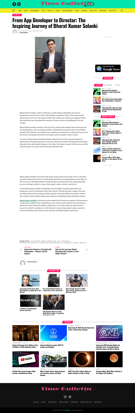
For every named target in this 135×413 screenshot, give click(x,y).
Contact (43, 402)
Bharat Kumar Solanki (49, 241)
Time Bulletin (66, 410)
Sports (58, 10)
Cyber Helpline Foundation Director (50, 242)
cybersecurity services (71, 242)
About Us (36, 402)
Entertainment (34, 10)
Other (77, 10)
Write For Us (112, 10)
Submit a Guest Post (86, 402)
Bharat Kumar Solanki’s (28, 200)
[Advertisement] (54, 99)
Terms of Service (63, 402)
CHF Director (66, 241)
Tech (43, 10)
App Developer (35, 241)
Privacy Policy (52, 402)
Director (83, 242)
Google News (102, 10)
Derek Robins (24, 32)
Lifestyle (50, 10)
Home (20, 10)
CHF (59, 241)
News (25, 10)
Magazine (84, 10)
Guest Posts (93, 10)
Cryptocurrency (67, 10)
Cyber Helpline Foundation (28, 242)
